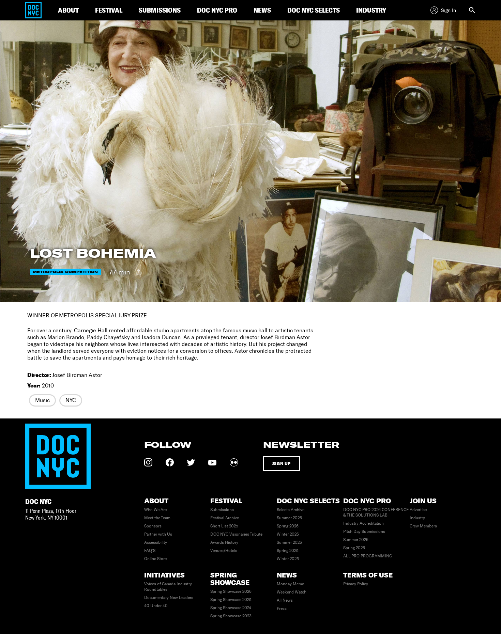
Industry (417, 518)
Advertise (418, 509)
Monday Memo (290, 584)
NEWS (262, 10)
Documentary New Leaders (168, 597)
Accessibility (155, 542)
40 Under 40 (156, 605)
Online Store (155, 558)
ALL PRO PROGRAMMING (367, 556)
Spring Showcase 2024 (230, 607)
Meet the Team (157, 518)
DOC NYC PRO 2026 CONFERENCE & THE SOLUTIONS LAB (376, 512)
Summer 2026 (289, 518)
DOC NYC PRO (217, 10)
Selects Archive (290, 509)
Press (282, 608)
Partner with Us (158, 534)
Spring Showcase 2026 (231, 591)
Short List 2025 (224, 526)
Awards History (224, 542)
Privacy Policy (355, 584)
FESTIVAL (108, 10)
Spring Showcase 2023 (231, 616)
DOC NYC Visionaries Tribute (236, 534)
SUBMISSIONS (160, 10)
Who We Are (155, 509)
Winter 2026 (288, 534)
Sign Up (281, 463)
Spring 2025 (288, 550)
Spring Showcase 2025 (231, 599)
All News (285, 600)
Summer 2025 (289, 542)
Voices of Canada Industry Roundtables (168, 587)
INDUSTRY (371, 10)
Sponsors (153, 526)
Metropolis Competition (65, 272)
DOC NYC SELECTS (313, 10)
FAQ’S (149, 550)
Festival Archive (224, 518)
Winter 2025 (288, 558)
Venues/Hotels (223, 550)
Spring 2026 (288, 526)
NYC (70, 400)
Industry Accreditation (363, 523)
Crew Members (423, 526)
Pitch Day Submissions (364, 531)
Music (42, 400)
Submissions (222, 509)
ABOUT (68, 10)
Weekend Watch (291, 592)
